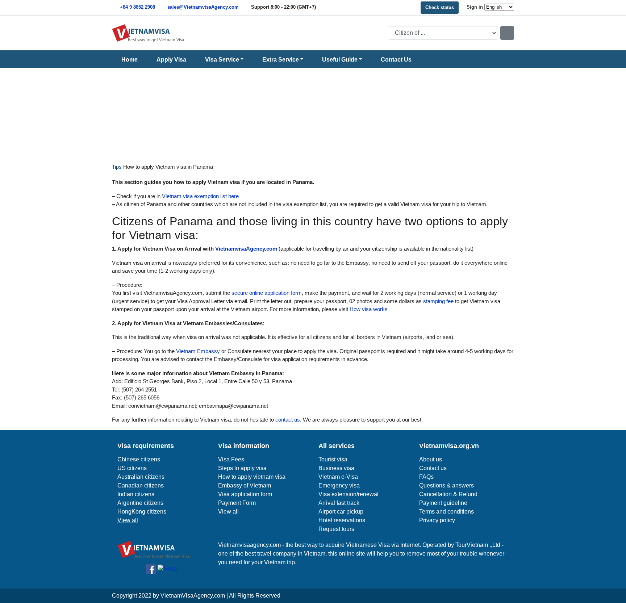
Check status (439, 7)
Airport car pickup (340, 511)
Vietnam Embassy (197, 351)
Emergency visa (339, 485)
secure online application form (266, 293)
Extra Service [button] (280, 59)
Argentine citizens (140, 503)
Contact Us (396, 59)
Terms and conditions (446, 511)
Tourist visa (332, 459)
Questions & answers (446, 485)
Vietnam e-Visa (338, 477)
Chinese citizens (138, 459)
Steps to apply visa (242, 468)
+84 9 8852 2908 (137, 7)
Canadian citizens (140, 485)
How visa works (368, 309)
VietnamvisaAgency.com (246, 249)
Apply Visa (171, 59)
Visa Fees (231, 459)
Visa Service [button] (222, 59)
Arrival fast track (338, 503)
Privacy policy (437, 520)
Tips (117, 167)
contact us (287, 419)
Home (129, 59)
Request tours (336, 529)
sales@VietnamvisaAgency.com (203, 7)
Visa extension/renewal (348, 494)
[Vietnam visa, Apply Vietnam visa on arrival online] (148, 32)
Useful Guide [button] (340, 59)
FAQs (426, 477)
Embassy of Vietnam (244, 485)
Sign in (474, 7)
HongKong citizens (141, 511)
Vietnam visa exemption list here (199, 196)
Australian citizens (140, 477)
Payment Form (237, 503)
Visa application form (245, 494)
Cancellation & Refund (448, 494)
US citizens (132, 468)
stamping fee (438, 301)
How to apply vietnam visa (251, 477)
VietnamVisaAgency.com (192, 595)
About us (430, 459)
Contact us (433, 468)
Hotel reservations (341, 520)
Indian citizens (135, 494)
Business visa (336, 468)
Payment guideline (443, 503)
